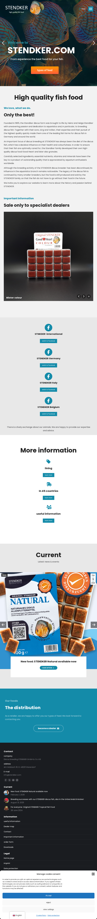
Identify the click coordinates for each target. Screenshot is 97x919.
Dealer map (9, 826)
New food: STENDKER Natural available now (48, 661)
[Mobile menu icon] (90, 8)
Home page (9, 858)
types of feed (44, 70)
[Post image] (6, 792)
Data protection (54, 915)
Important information (14, 837)
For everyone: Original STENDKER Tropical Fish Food (33, 807)
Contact (7, 831)
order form (8, 842)
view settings (48, 909)
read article (47, 668)
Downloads (8, 847)
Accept (48, 895)
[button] (93, 874)
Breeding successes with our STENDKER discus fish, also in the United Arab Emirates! (47, 799)
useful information (12, 821)
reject (48, 902)
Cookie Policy (41, 915)
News (4, 575)
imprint (7, 863)
